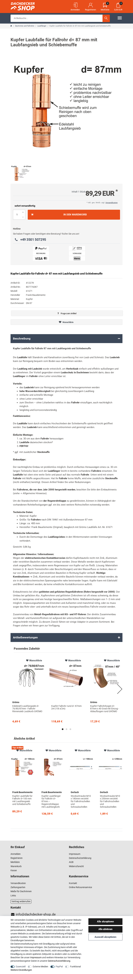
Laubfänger (41, 26)
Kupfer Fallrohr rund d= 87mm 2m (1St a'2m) (66, 707)
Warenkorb (16, 866)
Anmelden (16, 854)
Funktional (75, 966)
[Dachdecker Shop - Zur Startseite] (27, 5)
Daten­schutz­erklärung (59, 961)
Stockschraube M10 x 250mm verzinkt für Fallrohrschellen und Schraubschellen (110, 801)
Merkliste (15, 862)
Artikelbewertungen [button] (25, 637)
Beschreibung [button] (21, 338)
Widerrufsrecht (76, 866)
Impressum (74, 854)
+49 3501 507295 (33, 239)
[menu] (120, 17)
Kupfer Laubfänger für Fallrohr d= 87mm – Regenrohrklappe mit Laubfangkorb (51, 801)
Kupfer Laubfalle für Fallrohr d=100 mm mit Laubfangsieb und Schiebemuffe (22, 800)
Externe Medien (40, 966)
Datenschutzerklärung (80, 858)
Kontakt (73, 883)
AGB (71, 862)
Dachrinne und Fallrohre (24, 26)
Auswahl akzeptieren (105, 937)
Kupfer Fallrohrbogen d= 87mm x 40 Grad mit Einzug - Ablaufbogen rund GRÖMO (104, 709)
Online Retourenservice (80, 887)
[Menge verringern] (23, 217)
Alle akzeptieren (105, 921)
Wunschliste (67, 322)
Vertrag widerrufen (21, 901)
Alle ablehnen (105, 929)
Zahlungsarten (18, 887)
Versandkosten (111, 203)
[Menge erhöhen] (23, 212)
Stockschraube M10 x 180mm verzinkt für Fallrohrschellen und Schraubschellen (81, 801)
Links (13, 895)
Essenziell (20, 966)
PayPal (59, 966)
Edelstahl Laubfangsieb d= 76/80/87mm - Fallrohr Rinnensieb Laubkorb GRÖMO (27, 709)
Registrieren (17, 858)
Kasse (14, 870)
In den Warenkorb (75, 214)
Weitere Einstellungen (21, 970)
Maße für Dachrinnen (21, 891)
